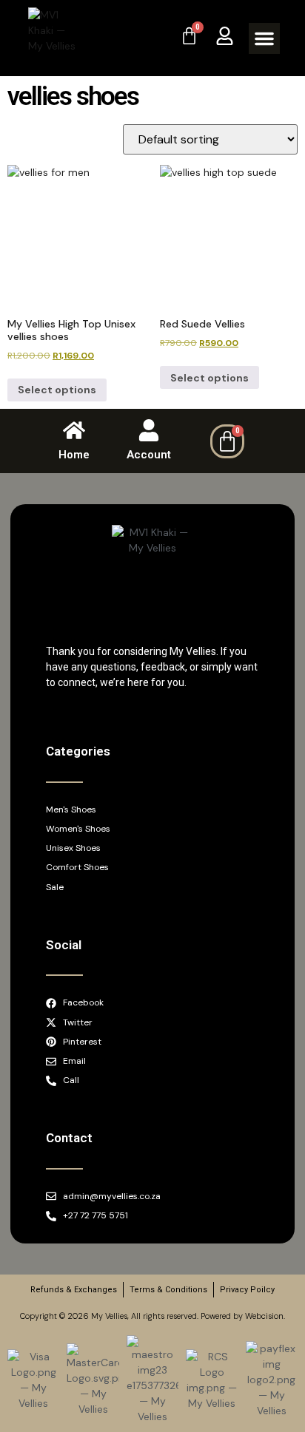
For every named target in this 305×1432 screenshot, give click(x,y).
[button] (264, 38)
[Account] (149, 430)
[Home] (74, 430)
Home (74, 454)
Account (149, 454)
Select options (57, 389)
